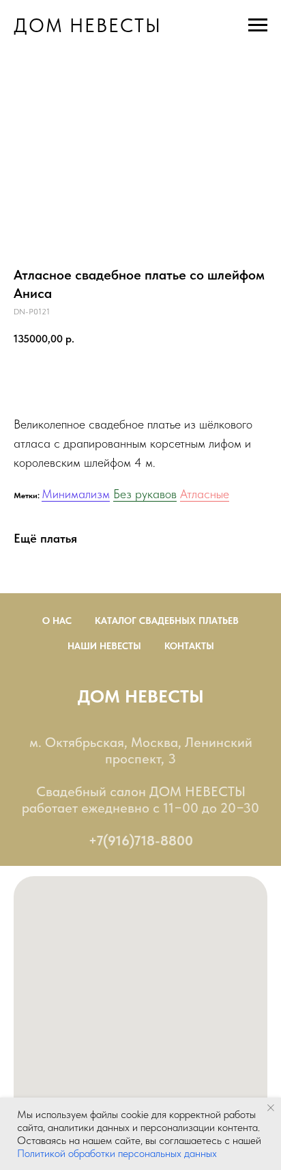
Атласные (204, 494)
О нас (57, 620)
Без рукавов (145, 494)
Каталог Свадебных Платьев (167, 620)
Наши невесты (104, 645)
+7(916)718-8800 (141, 840)
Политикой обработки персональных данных (117, 1153)
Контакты (189, 645)
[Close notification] (271, 1108)
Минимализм (76, 494)
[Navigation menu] (257, 25)
